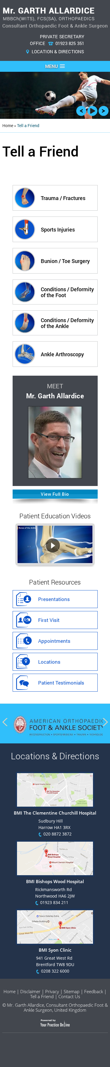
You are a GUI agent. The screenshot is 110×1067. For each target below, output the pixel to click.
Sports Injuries (58, 229)
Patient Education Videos (55, 516)
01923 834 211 (54, 902)
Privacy (52, 991)
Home (10, 991)
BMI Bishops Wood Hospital (55, 881)
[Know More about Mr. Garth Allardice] (55, 477)
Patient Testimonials (61, 682)
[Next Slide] (103, 113)
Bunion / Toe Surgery (65, 260)
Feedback (93, 991)
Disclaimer (30, 991)
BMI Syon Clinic (55, 950)
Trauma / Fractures (63, 198)
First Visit (49, 620)
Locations (49, 661)
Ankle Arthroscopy (62, 354)
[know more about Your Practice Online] (55, 1025)
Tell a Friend (42, 996)
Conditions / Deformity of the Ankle (67, 323)
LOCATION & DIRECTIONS (58, 51)
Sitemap (71, 991)
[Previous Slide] (81, 113)
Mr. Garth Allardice (55, 395)
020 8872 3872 (57, 834)
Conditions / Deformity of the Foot (67, 292)
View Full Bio (55, 494)
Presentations (54, 599)
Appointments (54, 640)
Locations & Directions (55, 756)
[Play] (92, 113)
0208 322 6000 (55, 971)
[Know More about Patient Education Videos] (55, 564)
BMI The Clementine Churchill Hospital (55, 813)
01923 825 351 (69, 43)
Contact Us (69, 996)
